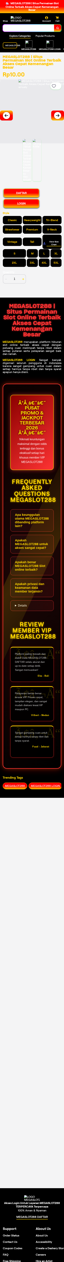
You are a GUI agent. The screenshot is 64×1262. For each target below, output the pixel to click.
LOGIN (21, 203)
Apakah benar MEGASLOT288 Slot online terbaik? (30, 565)
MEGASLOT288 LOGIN (19, 359)
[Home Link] (24, 19)
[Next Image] (57, 115)
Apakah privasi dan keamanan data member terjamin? (29, 587)
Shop (5, 21)
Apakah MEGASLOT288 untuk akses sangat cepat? (31, 544)
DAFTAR (21, 192)
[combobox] (28, 28)
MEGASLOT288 (13, 341)
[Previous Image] (6, 115)
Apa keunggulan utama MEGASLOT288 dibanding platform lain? (32, 520)
